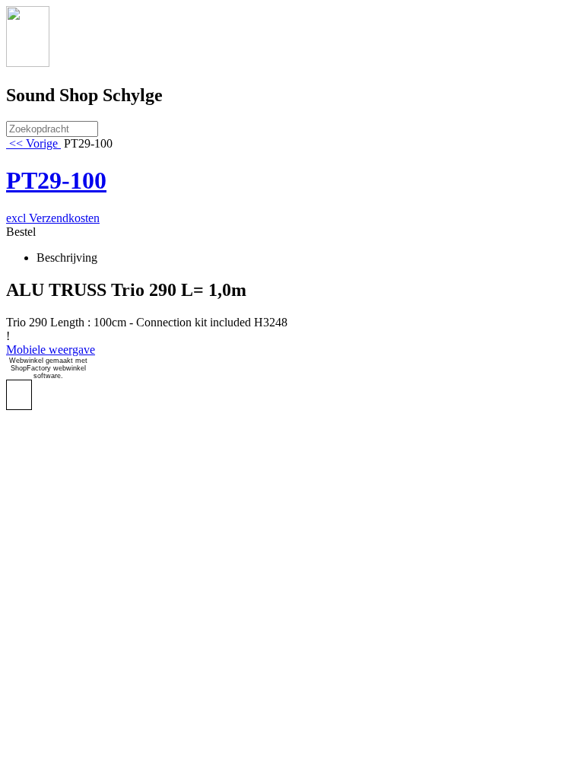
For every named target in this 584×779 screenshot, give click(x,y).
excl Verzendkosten (53, 217)
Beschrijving (66, 257)
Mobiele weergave (50, 349)
